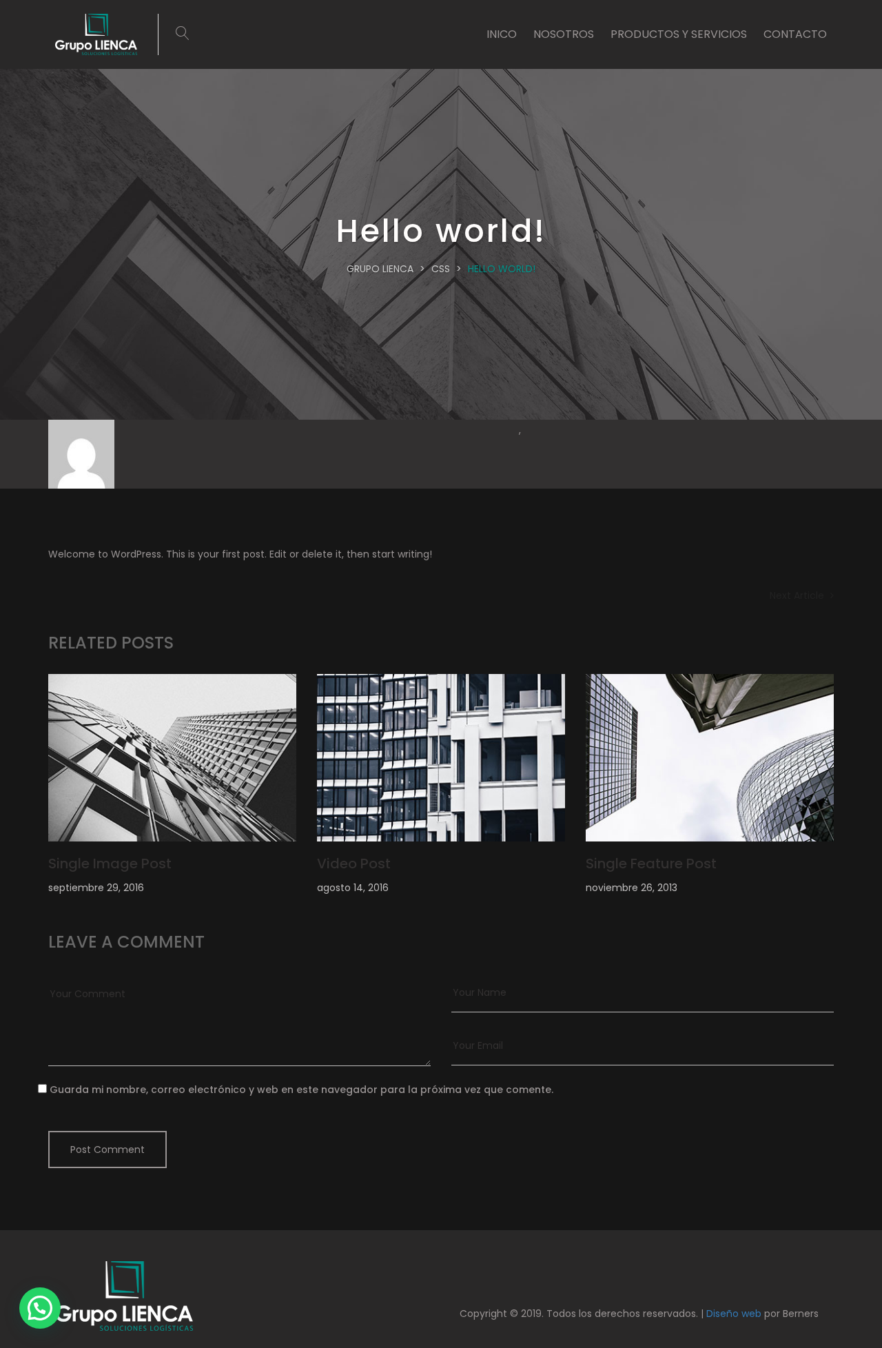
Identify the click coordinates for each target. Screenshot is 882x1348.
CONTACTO (795, 34)
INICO (501, 34)
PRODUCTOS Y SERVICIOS (679, 34)
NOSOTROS (563, 34)
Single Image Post (110, 863)
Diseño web (733, 1313)
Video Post (354, 863)
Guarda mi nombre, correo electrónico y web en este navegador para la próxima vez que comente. (301, 1089)
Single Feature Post (651, 863)
